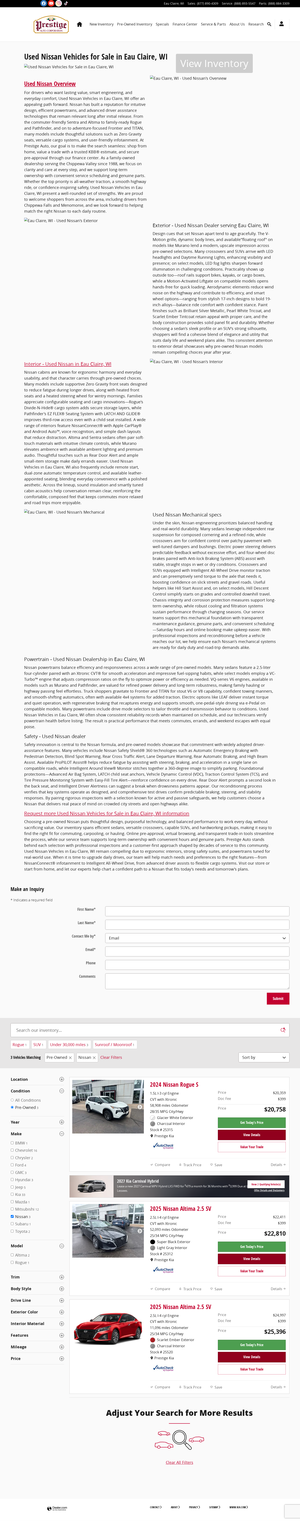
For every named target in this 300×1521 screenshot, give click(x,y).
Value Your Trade (251, 1146)
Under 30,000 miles (69, 1044)
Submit (278, 998)
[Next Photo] (140, 1107)
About (174, 1507)
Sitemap (213, 1507)
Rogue (20, 1044)
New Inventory (102, 24)
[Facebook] (43, 3)
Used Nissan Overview (50, 84)
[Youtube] (51, 3)
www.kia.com (238, 1507)
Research (256, 24)
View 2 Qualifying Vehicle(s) (266, 1185)
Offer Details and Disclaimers (269, 1190)
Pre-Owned (57, 1057)
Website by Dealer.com (57, 1509)
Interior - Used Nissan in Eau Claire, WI (67, 364)
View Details (251, 1134)
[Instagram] (58, 3)
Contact (154, 1507)
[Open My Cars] (280, 24)
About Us (237, 24)
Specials (162, 24)
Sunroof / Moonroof (114, 1044)
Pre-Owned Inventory (134, 24)
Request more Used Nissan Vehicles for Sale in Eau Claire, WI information (106, 813)
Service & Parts (213, 24)
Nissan (84, 1057)
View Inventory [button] (214, 63)
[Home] (22, 24)
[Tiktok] (66, 3)
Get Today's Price (251, 1122)
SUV (38, 1044)
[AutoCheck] (164, 1146)
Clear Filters (111, 1057)
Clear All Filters (179, 1462)
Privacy (193, 1507)
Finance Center (185, 24)
